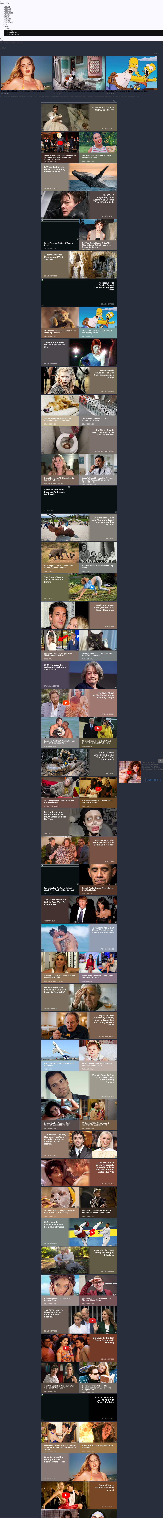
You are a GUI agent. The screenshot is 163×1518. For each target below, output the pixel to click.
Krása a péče (4, 3)
